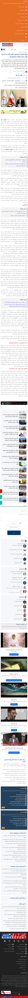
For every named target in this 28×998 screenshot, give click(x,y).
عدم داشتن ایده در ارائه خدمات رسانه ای (17, 822)
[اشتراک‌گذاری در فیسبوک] (21, 75)
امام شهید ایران (14, 724)
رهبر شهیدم (14, 730)
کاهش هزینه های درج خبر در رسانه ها (18, 805)
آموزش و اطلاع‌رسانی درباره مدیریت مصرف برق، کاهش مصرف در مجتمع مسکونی (14, 3)
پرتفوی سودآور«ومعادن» (23, 87)
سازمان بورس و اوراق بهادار (17, 577)
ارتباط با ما (24, 969)
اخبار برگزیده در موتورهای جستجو (17, 833)
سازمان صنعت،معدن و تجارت (16, 582)
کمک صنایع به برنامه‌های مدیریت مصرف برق (16, 918)
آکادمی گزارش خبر (23, 965)
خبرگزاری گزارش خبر (10, 80)
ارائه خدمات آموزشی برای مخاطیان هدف (17, 801)
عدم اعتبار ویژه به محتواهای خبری (19, 823)
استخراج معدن (17, 80)
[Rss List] (14, 37)
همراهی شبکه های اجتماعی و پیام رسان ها (17, 796)
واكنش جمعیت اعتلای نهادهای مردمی (14, 680)
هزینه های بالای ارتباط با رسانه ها (19, 818)
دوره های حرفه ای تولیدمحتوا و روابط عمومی (14, 748)
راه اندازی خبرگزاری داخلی (20, 794)
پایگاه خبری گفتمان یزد (17, 558)
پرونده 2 (1, 497)
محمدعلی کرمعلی (18, 614)
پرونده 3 (1, 503)
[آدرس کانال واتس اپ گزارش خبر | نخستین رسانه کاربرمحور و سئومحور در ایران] (9, 941)
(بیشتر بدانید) (21, 628)
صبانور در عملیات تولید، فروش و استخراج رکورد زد (14, 302)
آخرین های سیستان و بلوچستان (18, 866)
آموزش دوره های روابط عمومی (20, 961)
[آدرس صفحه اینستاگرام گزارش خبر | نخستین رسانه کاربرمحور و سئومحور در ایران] (23, 941)
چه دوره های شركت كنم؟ (14, 752)
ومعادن (5, 85)
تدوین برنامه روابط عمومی (21, 963)
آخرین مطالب (22, 904)
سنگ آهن (4, 80)
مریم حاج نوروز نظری (18, 605)
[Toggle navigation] (25, 45)
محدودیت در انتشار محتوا (20, 825)
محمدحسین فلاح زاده (18, 619)
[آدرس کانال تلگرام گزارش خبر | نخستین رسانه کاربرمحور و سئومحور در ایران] (14, 941)
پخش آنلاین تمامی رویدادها (20, 800)
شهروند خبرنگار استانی (22, 959)
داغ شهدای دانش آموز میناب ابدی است (14, 650)
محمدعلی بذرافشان (18, 601)
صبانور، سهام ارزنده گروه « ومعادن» (17, 215)
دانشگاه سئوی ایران (18, 562)
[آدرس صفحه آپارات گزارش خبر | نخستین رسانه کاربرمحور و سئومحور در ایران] (5, 941)
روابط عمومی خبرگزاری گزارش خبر (15, 549)
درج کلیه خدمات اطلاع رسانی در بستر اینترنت (17, 803)
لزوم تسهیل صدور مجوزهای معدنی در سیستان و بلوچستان (14, 881)
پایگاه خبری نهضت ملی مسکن (16, 554)
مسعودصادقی (19, 610)
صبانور (16, 87)
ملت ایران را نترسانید (14, 674)
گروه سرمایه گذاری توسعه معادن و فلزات (20, 85)
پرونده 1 (1, 491)
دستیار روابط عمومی (22, 967)
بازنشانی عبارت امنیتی (14, 527)
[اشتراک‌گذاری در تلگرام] (16, 75)
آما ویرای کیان (10, 994)
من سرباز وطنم (14, 699)
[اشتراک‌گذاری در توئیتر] (19, 75)
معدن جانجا (10, 85)
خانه (26, 49)
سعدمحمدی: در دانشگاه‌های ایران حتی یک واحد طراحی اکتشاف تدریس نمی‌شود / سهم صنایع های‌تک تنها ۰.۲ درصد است (14, 765)
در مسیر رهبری (14, 704)
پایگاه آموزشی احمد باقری (17, 545)
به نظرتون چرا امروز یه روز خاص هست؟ (17, 928)
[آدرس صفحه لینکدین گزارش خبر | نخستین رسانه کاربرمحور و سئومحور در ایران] (18, 941)
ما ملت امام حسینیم (14, 654)
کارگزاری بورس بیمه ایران (17, 573)
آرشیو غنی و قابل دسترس (20, 798)
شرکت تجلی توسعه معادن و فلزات (21, 83)
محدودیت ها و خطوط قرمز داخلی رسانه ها (17, 820)
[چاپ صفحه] (4, 49)
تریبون (21, 590)
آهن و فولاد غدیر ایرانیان (17, 586)
